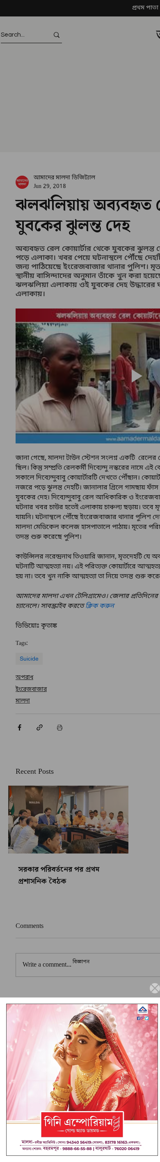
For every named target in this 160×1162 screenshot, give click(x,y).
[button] (155, 988)
